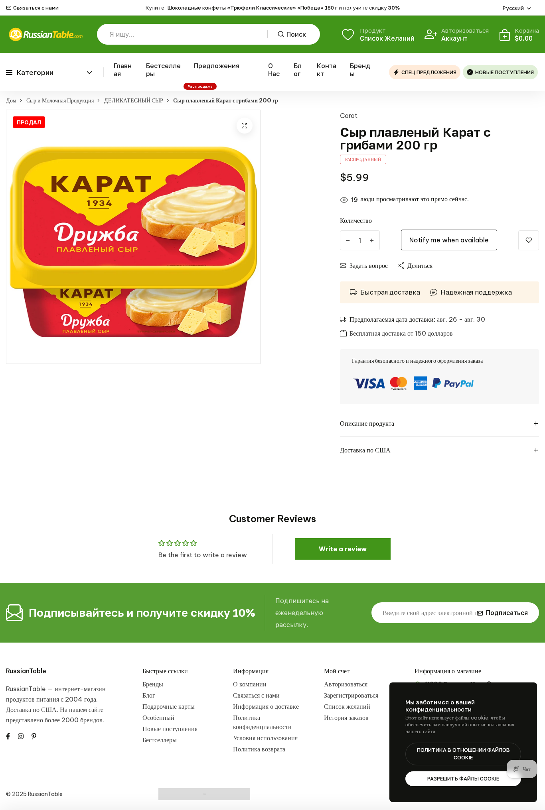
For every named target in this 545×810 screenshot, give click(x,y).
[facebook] (8, 735)
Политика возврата (259, 749)
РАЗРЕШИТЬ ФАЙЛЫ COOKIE (463, 778)
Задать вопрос (369, 265)
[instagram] (21, 735)
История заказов (346, 718)
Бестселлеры (163, 70)
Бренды (360, 70)
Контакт (326, 70)
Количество (356, 220)
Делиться (419, 265)
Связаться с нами (36, 7)
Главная (123, 70)
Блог (298, 70)
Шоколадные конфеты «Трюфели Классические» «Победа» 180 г (253, 7)
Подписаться (507, 613)
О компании (250, 684)
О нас (274, 70)
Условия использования (265, 738)
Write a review (343, 549)
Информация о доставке (266, 706)
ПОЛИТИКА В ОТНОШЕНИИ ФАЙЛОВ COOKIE (463, 754)
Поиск (296, 34)
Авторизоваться (345, 684)
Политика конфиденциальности (262, 722)
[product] (245, 126)
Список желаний (347, 706)
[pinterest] (34, 735)
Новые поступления (169, 729)
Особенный (158, 718)
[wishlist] (528, 240)
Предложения (216, 66)
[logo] (45, 34)
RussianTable (26, 671)
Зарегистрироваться (351, 695)
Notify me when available (449, 240)
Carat (348, 116)
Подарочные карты (168, 706)
